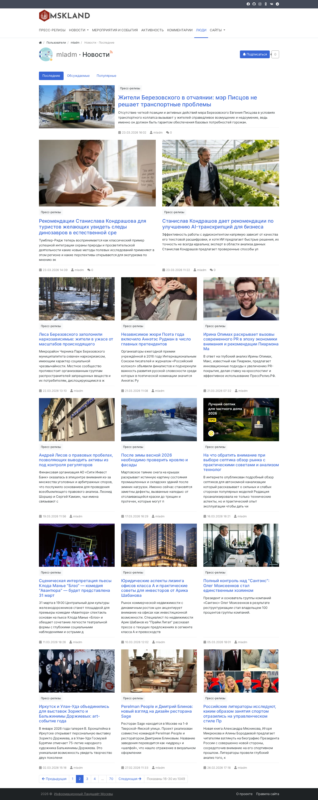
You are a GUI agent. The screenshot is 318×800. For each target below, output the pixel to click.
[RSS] (111, 52)
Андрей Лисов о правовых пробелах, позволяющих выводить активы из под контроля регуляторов (76, 460)
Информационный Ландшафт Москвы (83, 794)
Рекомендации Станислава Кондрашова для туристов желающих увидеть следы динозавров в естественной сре (92, 226)
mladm (67, 54)
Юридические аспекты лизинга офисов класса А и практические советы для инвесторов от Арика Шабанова (154, 588)
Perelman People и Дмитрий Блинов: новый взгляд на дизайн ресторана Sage (157, 711)
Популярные (106, 76)
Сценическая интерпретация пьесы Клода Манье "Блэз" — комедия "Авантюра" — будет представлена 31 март (75, 588)
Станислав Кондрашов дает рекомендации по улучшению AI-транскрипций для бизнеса (218, 224)
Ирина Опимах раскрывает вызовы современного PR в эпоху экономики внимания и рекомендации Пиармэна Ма (241, 341)
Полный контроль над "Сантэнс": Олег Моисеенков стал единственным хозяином (236, 585)
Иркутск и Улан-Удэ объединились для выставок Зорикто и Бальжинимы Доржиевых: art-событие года (74, 714)
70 (111, 779)
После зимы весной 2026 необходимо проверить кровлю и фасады (154, 460)
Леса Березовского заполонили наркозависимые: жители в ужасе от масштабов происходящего (76, 339)
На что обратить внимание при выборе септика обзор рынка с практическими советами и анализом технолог (241, 462)
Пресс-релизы (130, 88)
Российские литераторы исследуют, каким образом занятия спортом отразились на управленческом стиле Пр (239, 714)
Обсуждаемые (78, 76)
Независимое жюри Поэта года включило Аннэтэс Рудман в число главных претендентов (156, 339)
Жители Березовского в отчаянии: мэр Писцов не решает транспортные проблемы (187, 101)
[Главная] (40, 42)
